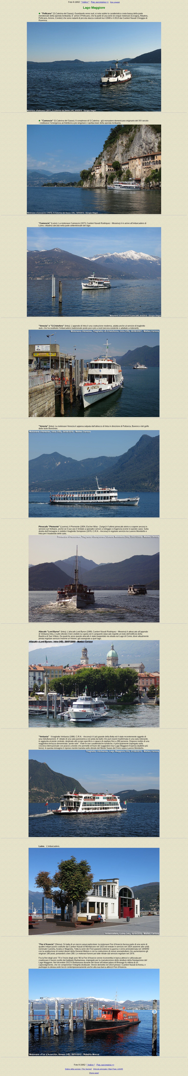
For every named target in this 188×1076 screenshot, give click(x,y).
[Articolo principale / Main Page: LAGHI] (108, 1069)
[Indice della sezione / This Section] (78, 1069)
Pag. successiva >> (100, 2)
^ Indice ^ (85, 2)
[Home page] (94, 1073)
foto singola (115, 2)
